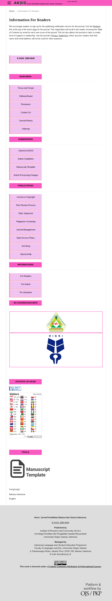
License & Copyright (26, 197)
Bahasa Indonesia (17, 494)
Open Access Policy (26, 238)
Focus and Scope (26, 88)
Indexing (26, 129)
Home (11, 11)
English (12, 499)
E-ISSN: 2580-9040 (60, 522)
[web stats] (15, 388)
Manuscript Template (26, 167)
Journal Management (25, 229)
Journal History (26, 120)
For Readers (25, 276)
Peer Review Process (26, 205)
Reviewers (26, 104)
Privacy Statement (59, 35)
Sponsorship (25, 254)
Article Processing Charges (26, 175)
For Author (25, 284)
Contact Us (26, 112)
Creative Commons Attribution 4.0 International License (74, 566)
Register (96, 26)
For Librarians (26, 292)
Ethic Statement (26, 213)
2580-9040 (30, 58)
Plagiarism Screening (25, 221)
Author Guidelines (26, 159)
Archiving (26, 246)
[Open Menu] (9, 3)
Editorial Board (25, 96)
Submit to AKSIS (25, 150)
